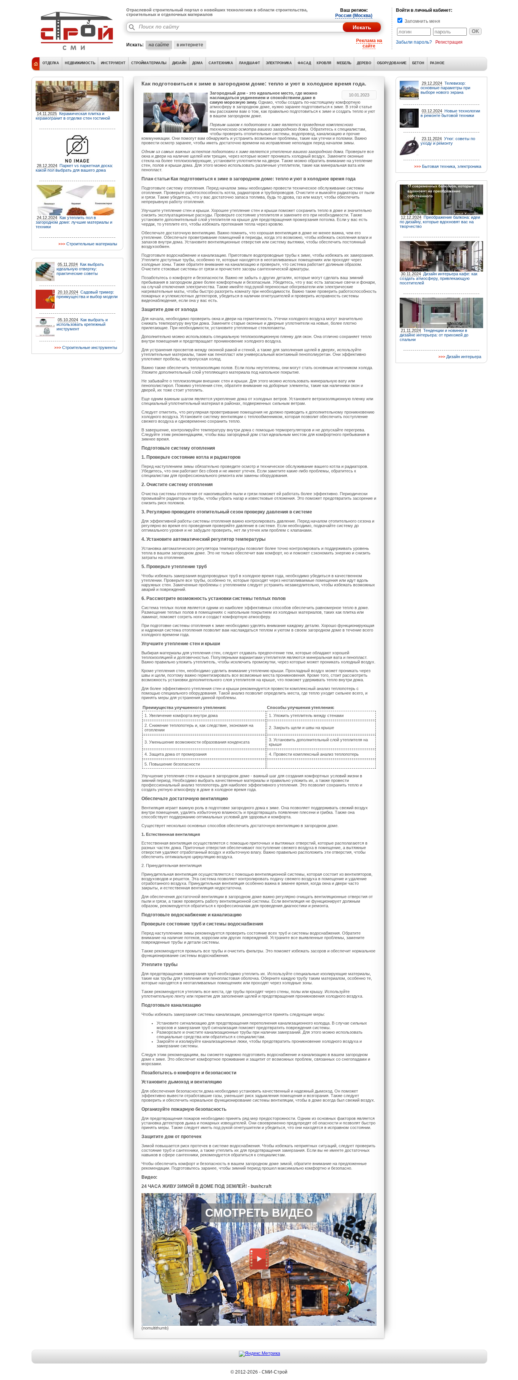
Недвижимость (80, 63)
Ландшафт (249, 63)
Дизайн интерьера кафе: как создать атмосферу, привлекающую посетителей (438, 278)
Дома (197, 63)
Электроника (279, 63)
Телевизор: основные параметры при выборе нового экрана (445, 88)
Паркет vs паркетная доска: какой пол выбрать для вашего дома (74, 167)
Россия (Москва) (353, 15)
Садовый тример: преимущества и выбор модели (87, 294)
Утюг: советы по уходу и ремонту (448, 140)
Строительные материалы (91, 244)
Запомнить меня (421, 21)
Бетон (418, 63)
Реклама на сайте (369, 43)
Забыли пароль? (414, 42)
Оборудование (392, 63)
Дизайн (179, 63)
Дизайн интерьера (463, 356)
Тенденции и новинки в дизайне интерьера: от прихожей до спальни (434, 335)
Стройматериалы (148, 63)
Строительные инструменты (89, 347)
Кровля (324, 63)
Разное (437, 63)
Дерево (364, 63)
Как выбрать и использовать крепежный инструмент (82, 324)
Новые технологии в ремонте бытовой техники (450, 113)
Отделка (50, 63)
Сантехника (221, 63)
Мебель (344, 63)
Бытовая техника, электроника (451, 166)
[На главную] (76, 51)
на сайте (159, 44)
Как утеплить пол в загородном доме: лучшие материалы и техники (74, 222)
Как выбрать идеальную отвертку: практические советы (80, 269)
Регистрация (449, 42)
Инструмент (113, 63)
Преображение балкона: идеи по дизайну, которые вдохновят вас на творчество (440, 222)
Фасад (304, 63)
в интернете (190, 44)
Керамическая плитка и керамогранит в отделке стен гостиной (73, 115)
